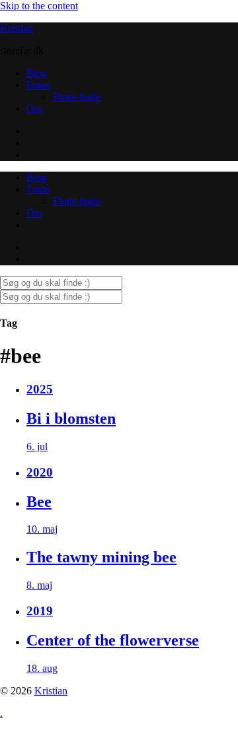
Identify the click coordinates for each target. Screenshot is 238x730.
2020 (39, 472)
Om (34, 108)
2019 (39, 611)
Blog (36, 73)
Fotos (38, 84)
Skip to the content (39, 5)
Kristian (16, 28)
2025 (39, 389)
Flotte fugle (76, 96)
